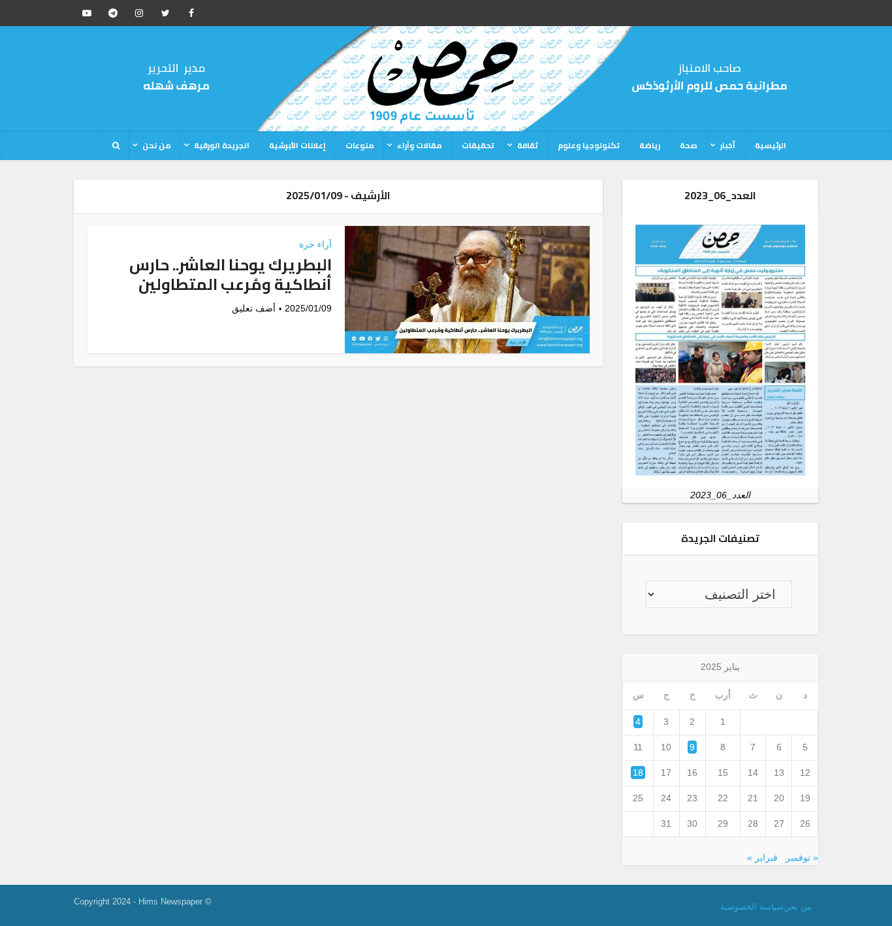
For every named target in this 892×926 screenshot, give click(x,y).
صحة (688, 145)
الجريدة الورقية (221, 145)
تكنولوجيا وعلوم (589, 145)
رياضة (649, 145)
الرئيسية (770, 145)
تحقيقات (478, 145)
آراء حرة (315, 244)
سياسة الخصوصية (752, 907)
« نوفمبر (802, 857)
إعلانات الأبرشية (297, 145)
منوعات (359, 145)
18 (638, 772)
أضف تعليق (254, 308)
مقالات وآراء (419, 145)
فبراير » (762, 857)
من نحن (156, 145)
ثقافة (527, 145)
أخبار (727, 145)
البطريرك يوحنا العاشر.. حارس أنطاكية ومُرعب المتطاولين (230, 274)
